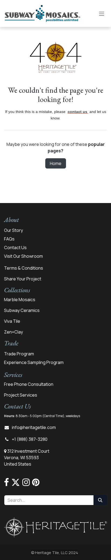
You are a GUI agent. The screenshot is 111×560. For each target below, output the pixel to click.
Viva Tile (12, 321)
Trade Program (19, 354)
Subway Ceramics (22, 310)
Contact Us (15, 247)
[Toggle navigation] (101, 13)
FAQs (9, 239)
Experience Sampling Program (34, 362)
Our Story (13, 230)
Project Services (20, 395)
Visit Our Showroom (23, 256)
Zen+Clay (13, 332)
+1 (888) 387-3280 (29, 439)
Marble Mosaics (19, 300)
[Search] (100, 500)
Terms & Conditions (23, 268)
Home (55, 163)
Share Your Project (22, 279)
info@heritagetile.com (34, 427)
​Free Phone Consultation (28, 384)
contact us (77, 111)
